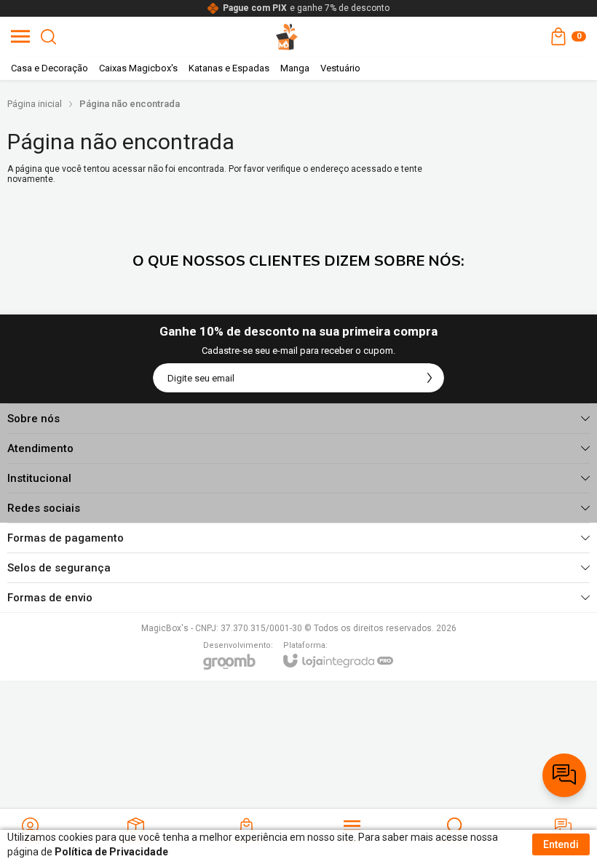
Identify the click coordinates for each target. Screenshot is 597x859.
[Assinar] (429, 377)
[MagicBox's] (287, 36)
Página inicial (34, 103)
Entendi (561, 844)
